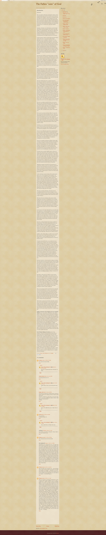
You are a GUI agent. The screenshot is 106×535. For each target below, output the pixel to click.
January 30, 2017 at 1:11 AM (46, 478)
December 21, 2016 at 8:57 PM (47, 437)
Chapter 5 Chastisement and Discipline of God (66, 31)
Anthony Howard (41, 376)
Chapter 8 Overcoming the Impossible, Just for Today (66, 39)
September (64, 11)
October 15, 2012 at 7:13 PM (46, 360)
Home (47, 526)
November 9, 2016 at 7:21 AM (47, 430)
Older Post (57, 526)
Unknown (40, 414)
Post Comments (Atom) (43, 528)
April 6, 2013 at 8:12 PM (48, 376)
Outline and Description (66, 18)
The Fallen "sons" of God (48, 3)
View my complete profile (65, 64)
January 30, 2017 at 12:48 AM (46, 467)
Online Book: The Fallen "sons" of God (66, 13)
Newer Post (38, 526)
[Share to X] (38, 354)
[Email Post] (55, 353)
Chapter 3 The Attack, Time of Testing (66, 27)
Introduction (64, 16)
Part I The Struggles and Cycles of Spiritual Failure (66, 21)
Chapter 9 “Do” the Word (66, 43)
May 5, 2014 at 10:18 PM (46, 414)
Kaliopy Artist (41, 392)
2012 (63, 9)
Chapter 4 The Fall (65, 28)
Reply (40, 363)
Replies (41, 365)
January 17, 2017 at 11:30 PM (49, 443)
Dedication (64, 15)
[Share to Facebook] (39, 354)
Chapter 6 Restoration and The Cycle (66, 34)
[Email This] (37, 354)
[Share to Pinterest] (40, 354)
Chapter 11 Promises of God (66, 48)
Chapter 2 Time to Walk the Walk (65, 24)
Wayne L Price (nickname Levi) (46, 367)
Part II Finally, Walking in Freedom (66, 37)
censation (40, 360)
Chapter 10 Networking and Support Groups (66, 45)
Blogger (57, 533)
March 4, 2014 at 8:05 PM (48, 392)
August (64, 50)
